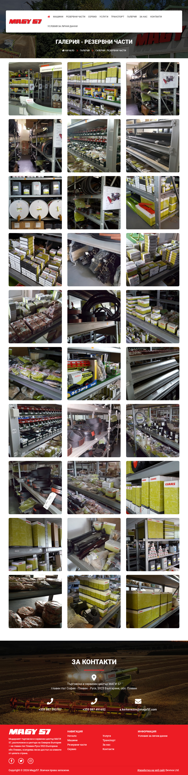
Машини (58, 16)
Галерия (132, 16)
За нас (143, 16)
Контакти (156, 16)
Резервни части (75, 16)
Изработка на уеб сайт (151, 770)
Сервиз (92, 16)
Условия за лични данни (62, 26)
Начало (72, 735)
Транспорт (117, 16)
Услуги (104, 16)
